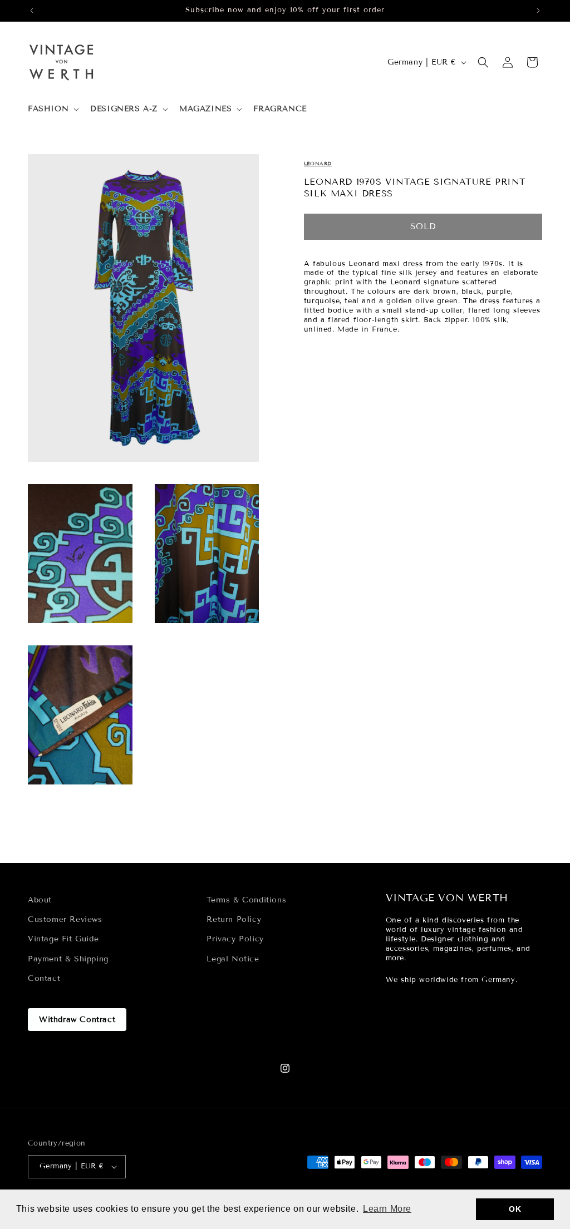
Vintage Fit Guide (63, 939)
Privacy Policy (235, 939)
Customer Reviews (65, 919)
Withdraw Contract (77, 1019)
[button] (52, 109)
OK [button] (515, 1209)
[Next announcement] (538, 10)
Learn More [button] (387, 1208)
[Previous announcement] (31, 10)
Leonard (318, 163)
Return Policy (234, 919)
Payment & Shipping (68, 959)
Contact (44, 978)
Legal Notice (233, 959)
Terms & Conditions (246, 900)
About (40, 900)
